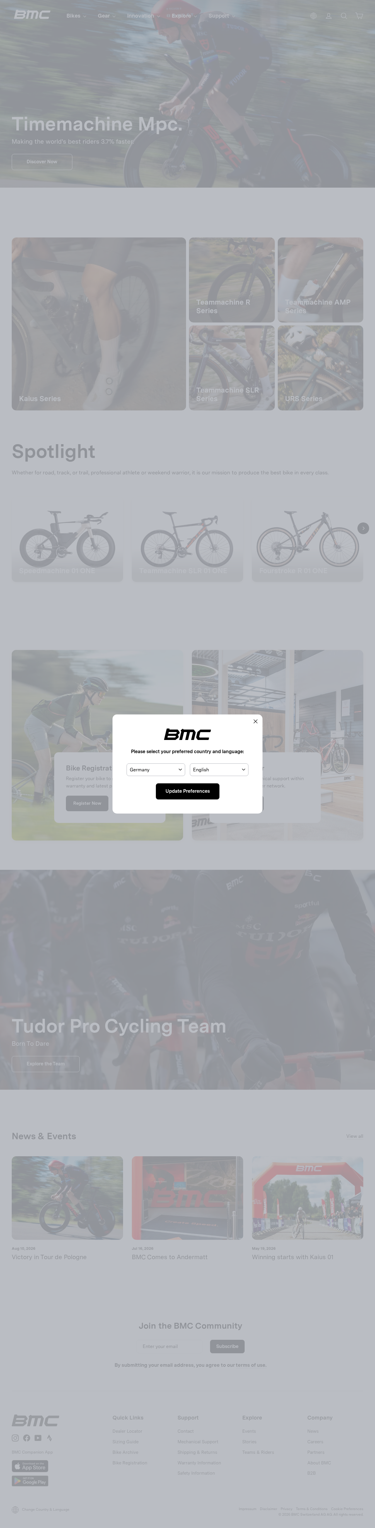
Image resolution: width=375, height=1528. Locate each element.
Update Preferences (188, 791)
